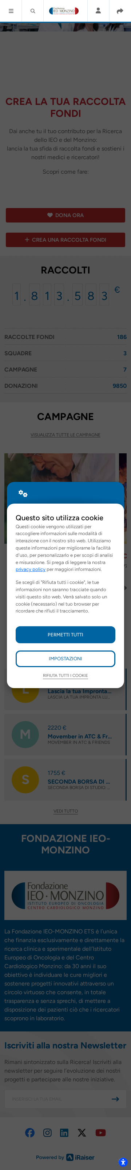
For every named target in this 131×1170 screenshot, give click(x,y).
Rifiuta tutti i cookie (65, 675)
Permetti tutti (65, 634)
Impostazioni (65, 658)
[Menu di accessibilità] (123, 1162)
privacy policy (30, 569)
